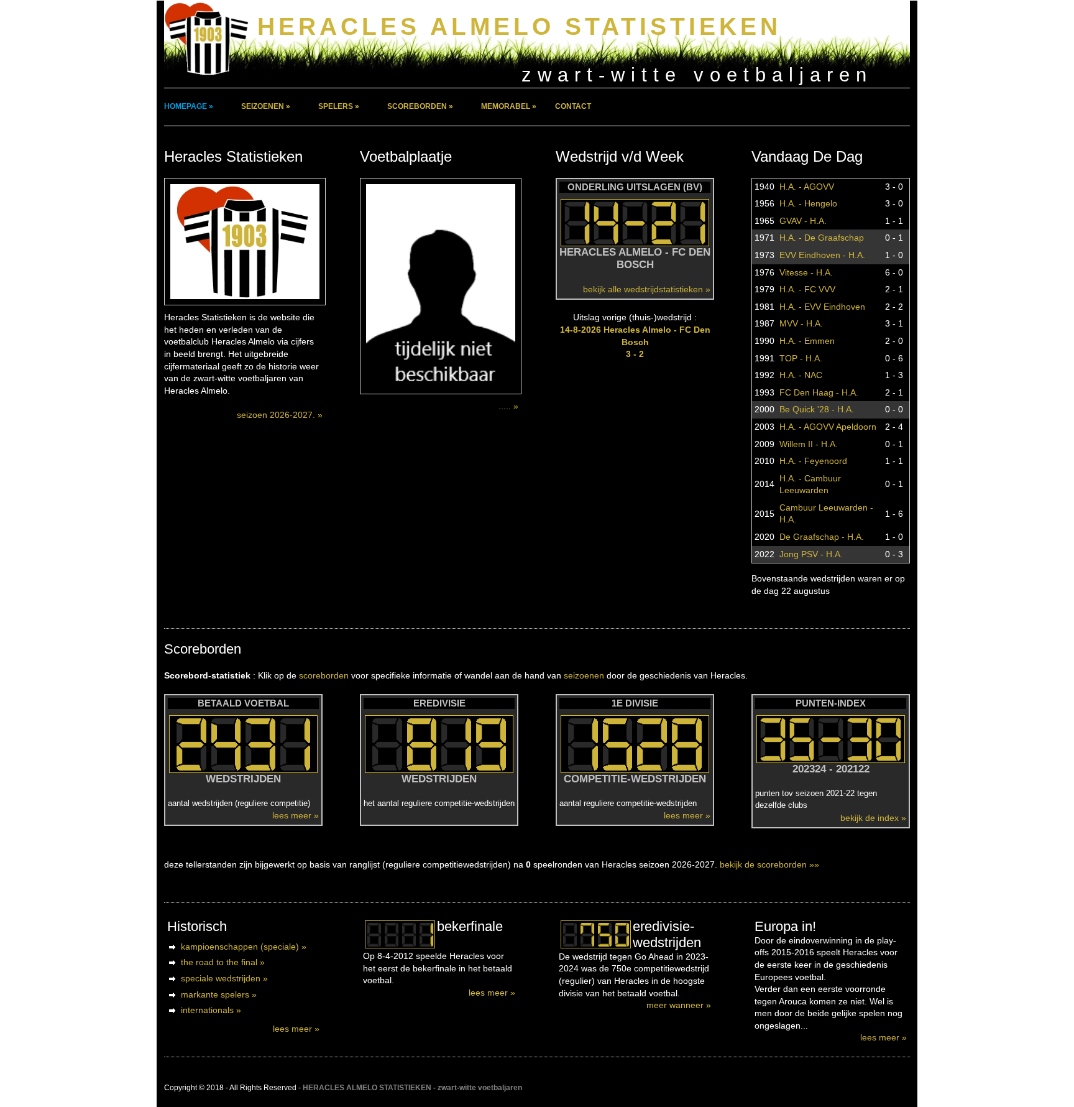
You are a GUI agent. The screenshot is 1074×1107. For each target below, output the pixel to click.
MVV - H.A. (801, 323)
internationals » (211, 1010)
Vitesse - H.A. (806, 272)
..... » (508, 406)
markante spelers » (219, 994)
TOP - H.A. (800, 358)
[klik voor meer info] (400, 934)
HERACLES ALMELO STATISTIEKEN (519, 26)
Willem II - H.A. (808, 444)
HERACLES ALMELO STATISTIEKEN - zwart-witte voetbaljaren (412, 1087)
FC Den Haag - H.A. (818, 392)
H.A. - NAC (800, 375)
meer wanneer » (678, 1005)
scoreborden (324, 675)
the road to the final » (223, 962)
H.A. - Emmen (807, 341)
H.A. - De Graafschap (821, 238)
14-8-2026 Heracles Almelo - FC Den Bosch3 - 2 (635, 342)
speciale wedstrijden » (224, 978)
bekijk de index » (873, 818)
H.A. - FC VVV (807, 289)
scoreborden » (420, 106)
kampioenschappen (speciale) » (243, 947)
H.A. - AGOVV (806, 187)
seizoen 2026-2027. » (280, 415)
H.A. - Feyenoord (813, 461)
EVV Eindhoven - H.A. (822, 255)
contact (573, 106)
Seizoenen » (265, 106)
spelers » (338, 106)
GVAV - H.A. (803, 221)
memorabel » (508, 106)
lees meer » (295, 815)
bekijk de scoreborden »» (769, 864)
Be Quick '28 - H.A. (816, 409)
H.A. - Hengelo (808, 203)
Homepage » (188, 106)
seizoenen (584, 675)
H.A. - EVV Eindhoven (822, 307)
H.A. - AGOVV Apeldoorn (827, 427)
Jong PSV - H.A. (811, 554)
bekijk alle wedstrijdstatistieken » (646, 289)
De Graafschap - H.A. (821, 537)
